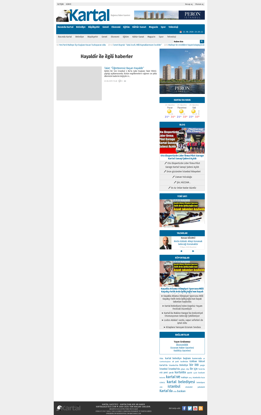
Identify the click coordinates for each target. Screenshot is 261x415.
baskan (181, 391)
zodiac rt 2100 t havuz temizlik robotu (108, 411)
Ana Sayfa (112, 409)
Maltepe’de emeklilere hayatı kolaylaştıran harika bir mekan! (186, 45)
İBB (197, 365)
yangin (202, 365)
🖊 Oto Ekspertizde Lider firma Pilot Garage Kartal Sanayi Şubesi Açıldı (182, 165)
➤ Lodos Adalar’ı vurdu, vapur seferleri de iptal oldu (182, 321)
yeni (166, 372)
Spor (163, 27)
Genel (105, 27)
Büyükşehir (94, 27)
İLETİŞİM (60, 4)
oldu (175, 391)
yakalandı (201, 387)
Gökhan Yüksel (197, 361)
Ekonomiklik (182, 344)
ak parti (175, 361)
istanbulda (197, 377)
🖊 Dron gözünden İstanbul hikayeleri (182, 171)
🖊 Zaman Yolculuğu (182, 176)
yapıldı (189, 373)
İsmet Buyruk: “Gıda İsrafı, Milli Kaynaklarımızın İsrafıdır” (129, 45)
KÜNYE (68, 4)
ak (204, 358)
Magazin (153, 27)
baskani (201, 373)
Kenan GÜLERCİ (188, 238)
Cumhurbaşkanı (165, 361)
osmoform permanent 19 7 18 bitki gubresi (137, 411)
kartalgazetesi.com (106, 406)
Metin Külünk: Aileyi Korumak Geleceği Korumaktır (188, 243)
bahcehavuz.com (135, 414)
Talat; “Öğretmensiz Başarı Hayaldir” (124, 68)
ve (178, 376)
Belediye (80, 27)
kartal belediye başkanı (178, 358)
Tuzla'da (201, 369)
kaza (203, 377)
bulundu (162, 378)
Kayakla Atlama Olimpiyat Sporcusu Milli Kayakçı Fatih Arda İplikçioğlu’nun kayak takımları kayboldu (182, 291)
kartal (171, 377)
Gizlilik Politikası (123, 409)
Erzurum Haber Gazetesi (182, 347)
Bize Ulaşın (134, 409)
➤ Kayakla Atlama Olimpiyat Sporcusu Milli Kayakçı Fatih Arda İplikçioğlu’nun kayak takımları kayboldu (182, 298)
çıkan (183, 369)
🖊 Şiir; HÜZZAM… (182, 182)
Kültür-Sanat (139, 27)
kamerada (197, 358)
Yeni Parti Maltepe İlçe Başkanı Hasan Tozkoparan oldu (74, 45)
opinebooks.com (111, 414)
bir (191, 365)
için (196, 368)
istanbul (174, 386)
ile (191, 368)
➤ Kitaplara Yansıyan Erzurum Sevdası (182, 327)
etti (161, 372)
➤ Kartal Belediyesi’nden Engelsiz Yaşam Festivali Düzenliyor (182, 307)
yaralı (171, 372)
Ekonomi (115, 27)
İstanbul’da (173, 365)
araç (190, 377)
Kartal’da (166, 391)
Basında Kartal (65, 27)
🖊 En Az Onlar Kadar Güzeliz (182, 187)
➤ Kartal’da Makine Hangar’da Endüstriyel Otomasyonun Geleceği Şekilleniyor (182, 314)
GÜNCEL (162, 383)
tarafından (184, 361)
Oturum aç (199, 4)
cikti (161, 387)
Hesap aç (189, 4)
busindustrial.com (123, 414)
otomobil (188, 387)
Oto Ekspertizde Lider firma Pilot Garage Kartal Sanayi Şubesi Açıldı (182, 157)
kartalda (180, 372)
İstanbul (164, 368)
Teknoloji (173, 27)
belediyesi (201, 382)
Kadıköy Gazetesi (182, 350)
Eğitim (126, 27)
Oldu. (162, 358)
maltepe (184, 377)
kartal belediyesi (181, 381)
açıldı (195, 373)
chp (187, 369)
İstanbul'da (174, 368)
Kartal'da (164, 365)
